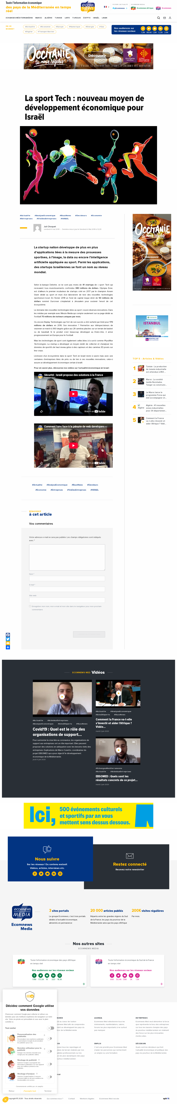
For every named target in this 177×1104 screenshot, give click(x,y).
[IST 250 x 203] (152, 328)
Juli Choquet (50, 227)
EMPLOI (97, 1044)
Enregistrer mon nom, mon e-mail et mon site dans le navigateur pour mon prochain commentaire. (66, 608)
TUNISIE (58, 18)
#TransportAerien (46, 32)
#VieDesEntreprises (46, 219)
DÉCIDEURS (141, 1044)
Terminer (48, 1091)
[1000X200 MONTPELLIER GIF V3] (88, 816)
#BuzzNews (65, 216)
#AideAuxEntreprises (58, 720)
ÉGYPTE (86, 18)
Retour (11, 1091)
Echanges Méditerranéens (19, 18)
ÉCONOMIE (58, 1018)
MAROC (38, 18)
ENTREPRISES (142, 1018)
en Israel (46, 298)
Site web (32, 595)
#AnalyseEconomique (45, 216)
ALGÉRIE (48, 18)
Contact (71, 1099)
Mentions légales (87, 1099)
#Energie (90, 27)
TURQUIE (76, 18)
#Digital (28, 32)
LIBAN (104, 18)
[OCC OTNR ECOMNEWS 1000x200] (88, 56)
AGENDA (98, 1018)
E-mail (32, 585)
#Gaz (101, 27)
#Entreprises (26, 219)
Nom (31, 574)
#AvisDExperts (65, 724)
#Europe (59, 27)
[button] (5, 1099)
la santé (92, 341)
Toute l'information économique (38, 7)
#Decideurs (81, 216)
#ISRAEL (65, 219)
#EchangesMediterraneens (109, 768)
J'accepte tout (29, 1091)
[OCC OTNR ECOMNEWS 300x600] (152, 252)
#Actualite (30, 27)
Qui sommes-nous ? (55, 1099)
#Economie (45, 27)
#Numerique (74, 27)
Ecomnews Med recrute (109, 1099)
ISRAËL (96, 18)
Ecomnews (119, 8)
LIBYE (67, 18)
